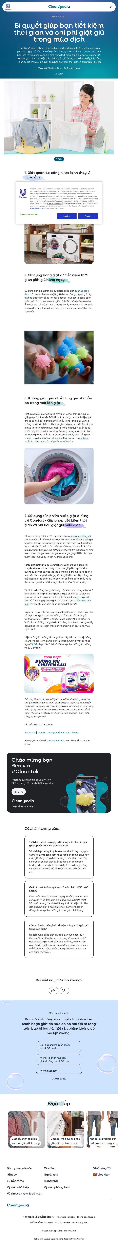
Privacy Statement (73, 203)
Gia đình (50, 1168)
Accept (88, 216)
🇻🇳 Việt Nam (101, 1175)
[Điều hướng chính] (111, 6)
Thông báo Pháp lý (86, 1217)
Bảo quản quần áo (19, 1168)
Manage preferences (29, 214)
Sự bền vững (15, 1181)
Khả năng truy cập (66, 1217)
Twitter (75, 732)
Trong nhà (51, 1181)
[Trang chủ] (59, 7)
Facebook (30, 732)
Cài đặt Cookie (62, 1222)
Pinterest (65, 732)
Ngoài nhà (51, 1175)
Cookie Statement (54, 203)
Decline (66, 216)
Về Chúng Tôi (102, 1168)
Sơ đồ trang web (80, 1222)
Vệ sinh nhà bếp (18, 1187)
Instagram (53, 732)
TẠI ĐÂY (34, 644)
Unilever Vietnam (56, 740)
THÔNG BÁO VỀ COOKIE (41, 1222)
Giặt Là (12, 1175)
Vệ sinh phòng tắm (57, 1187)
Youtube (41, 732)
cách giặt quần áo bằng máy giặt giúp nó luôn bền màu (56, 439)
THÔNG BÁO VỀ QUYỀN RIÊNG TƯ (39, 1217)
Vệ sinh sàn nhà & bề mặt (24, 1194)
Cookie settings (36, 208)
